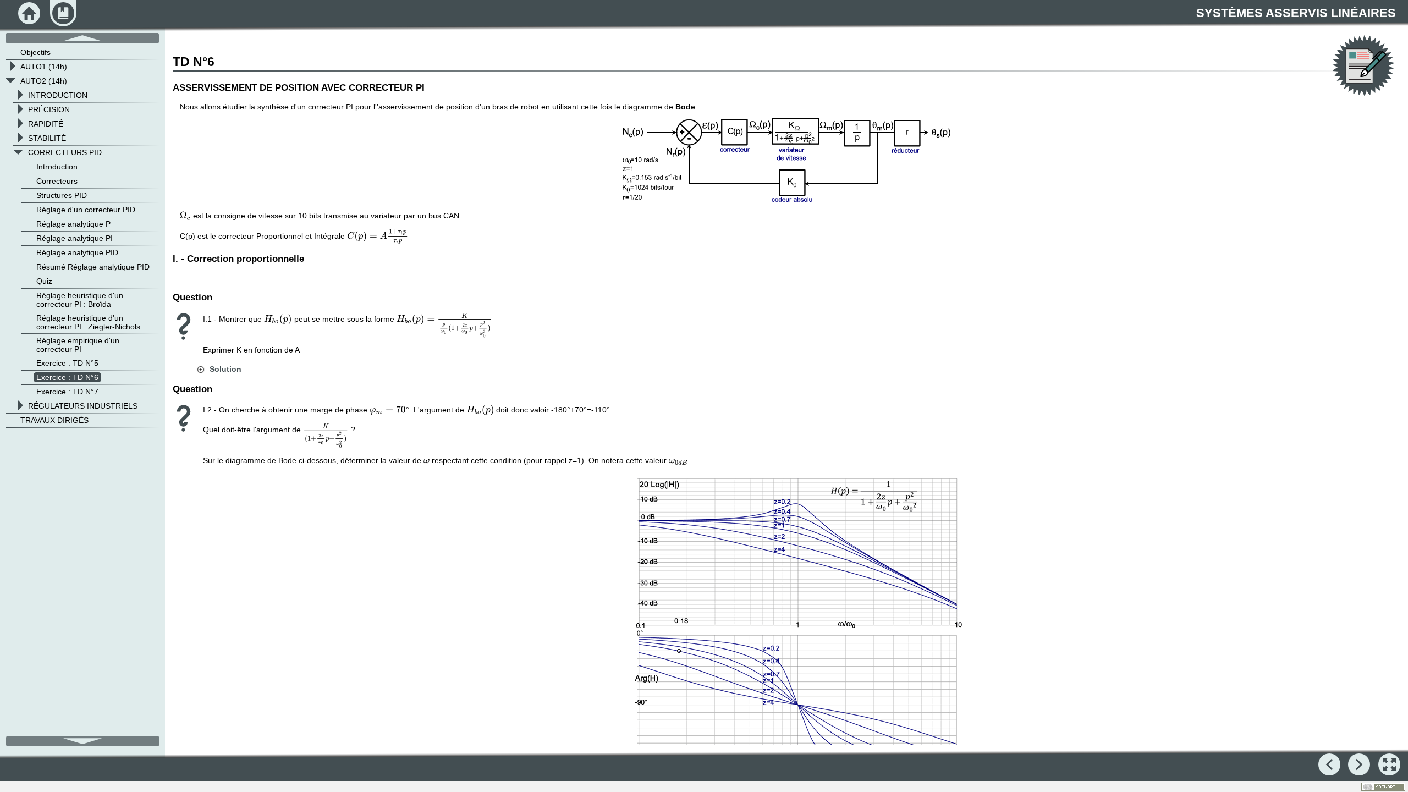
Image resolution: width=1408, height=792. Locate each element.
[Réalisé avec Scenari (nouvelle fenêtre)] (1383, 787)
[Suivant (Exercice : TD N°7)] (1359, 765)
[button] (218, 369)
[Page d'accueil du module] (29, 13)
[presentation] (185, 216)
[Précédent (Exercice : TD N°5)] (1329, 765)
